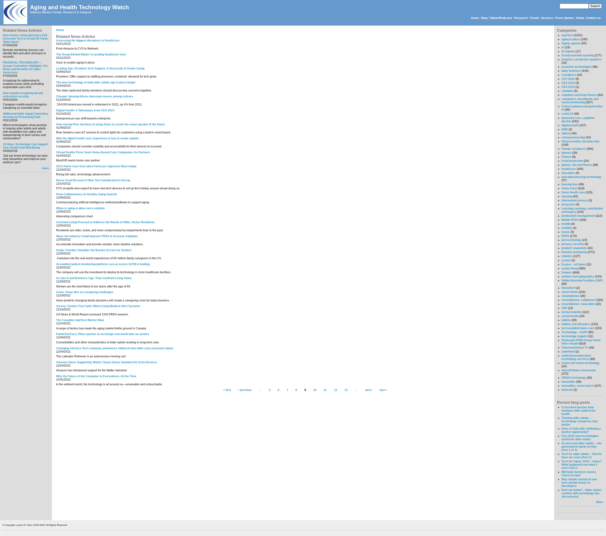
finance (566, 152)
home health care (573, 192)
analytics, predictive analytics (581, 59)
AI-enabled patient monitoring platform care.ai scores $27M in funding (103, 264)
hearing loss (569, 184)
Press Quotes (564, 18)
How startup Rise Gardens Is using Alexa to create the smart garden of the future (110, 124)
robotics (567, 256)
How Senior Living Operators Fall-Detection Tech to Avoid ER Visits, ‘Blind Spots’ (26, 39)
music (565, 232)
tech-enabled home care (577, 328)
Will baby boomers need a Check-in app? (578, 473)
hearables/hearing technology (581, 177)
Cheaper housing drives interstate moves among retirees (94, 96)
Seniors (566, 272)
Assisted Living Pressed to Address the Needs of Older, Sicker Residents (105, 222)
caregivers (568, 75)
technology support (574, 336)
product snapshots (574, 248)
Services (547, 18)
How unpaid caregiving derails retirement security (23, 94)
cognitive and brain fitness (579, 95)
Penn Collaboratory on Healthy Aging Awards (86, 194)
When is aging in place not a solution (80, 208)
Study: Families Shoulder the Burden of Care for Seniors (94, 250)
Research (521, 18)
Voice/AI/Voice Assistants (578, 370)
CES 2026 (568, 87)
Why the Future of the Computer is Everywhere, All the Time (96, 376)
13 (346, 390)
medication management (578, 216)
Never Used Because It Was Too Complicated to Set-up (93, 180)
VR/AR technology (573, 377)
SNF (564, 308)
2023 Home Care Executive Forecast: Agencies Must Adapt (96, 166)
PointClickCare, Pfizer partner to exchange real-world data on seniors (102, 334)
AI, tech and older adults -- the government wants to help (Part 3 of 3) (581, 447)
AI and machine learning (577, 55)
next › (369, 390)
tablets (566, 320)
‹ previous (245, 390)
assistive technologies (576, 66)
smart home (569, 292)
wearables (568, 381)
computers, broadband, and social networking (579, 100)
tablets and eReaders (575, 324)
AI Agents (568, 51)
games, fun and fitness (576, 165)
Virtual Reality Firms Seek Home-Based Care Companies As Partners (103, 152)
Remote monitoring (574, 252)
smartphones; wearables (578, 304)
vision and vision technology (580, 363)
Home (475, 18)
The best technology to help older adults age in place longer (96, 82)
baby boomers (571, 71)
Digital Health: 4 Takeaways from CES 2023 (85, 110)
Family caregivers (573, 148)
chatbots (567, 91)
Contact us (593, 18)
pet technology (571, 240)
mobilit (565, 224)
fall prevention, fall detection (580, 141)
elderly (566, 133)
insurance (568, 204)
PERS (565, 236)
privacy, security (572, 244)
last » (383, 390)
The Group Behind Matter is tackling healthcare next (91, 54)
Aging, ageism (571, 43)
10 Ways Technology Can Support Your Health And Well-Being (25, 146)
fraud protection (572, 161)
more (45, 168)
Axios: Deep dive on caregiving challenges (84, 292)
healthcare (568, 169)
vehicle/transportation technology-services (576, 357)
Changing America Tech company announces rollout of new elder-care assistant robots (114, 348)
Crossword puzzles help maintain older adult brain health (578, 411)
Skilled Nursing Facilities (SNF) (582, 280)
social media (570, 316)
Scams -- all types (573, 264)
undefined (568, 351)
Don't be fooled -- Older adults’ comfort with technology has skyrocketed (581, 493)
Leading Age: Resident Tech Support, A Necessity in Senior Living (100, 68)
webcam (567, 389)
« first (227, 390)
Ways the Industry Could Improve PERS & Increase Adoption (97, 236)
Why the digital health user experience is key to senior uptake (97, 138)
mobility (566, 228)
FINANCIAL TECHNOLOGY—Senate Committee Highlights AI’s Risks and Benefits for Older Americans (25, 67)
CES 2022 (568, 79)
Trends (534, 18)
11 (325, 390)
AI (562, 47)
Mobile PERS (570, 220)
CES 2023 (568, 83)
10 (314, 390)
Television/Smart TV (574, 347)
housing (566, 196)
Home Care (569, 188)
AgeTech (567, 35)
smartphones (570, 296)
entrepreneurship (573, 137)
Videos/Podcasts (501, 18)
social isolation (571, 312)
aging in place (570, 39)
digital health (570, 125)
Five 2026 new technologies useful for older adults (580, 437)
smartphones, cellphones (578, 300)
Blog (484, 18)
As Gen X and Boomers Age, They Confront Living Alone (94, 278)
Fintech (566, 157)
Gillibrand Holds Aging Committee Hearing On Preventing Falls (25, 115)
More (599, 502)
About (580, 18)
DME (564, 129)
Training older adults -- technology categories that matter (579, 421)
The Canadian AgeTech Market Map (80, 320)
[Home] (15, 12)
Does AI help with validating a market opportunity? (581, 430)
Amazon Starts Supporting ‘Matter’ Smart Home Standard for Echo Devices (106, 362)
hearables (568, 173)
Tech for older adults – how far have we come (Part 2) (581, 455)
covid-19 (567, 113)
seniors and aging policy (577, 276)
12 (335, 390)
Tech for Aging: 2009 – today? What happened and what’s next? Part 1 (581, 465)
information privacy (574, 200)
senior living (569, 268)
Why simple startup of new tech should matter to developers (579, 483)
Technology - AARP (574, 332)
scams (566, 260)
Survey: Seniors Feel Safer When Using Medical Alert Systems (98, 306)
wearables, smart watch (577, 385)
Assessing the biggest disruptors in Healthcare (88, 40)
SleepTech (568, 288)
